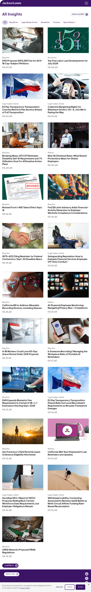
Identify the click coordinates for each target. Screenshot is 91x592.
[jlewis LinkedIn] (86, 574)
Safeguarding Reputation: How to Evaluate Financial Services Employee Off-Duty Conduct (67, 259)
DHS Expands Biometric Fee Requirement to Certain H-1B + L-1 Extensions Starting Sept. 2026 (19, 403)
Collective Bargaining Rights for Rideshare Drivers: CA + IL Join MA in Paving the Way (67, 110)
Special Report (69, 22)
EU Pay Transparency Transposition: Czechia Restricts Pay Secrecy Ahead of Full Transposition (22, 110)
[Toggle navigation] (86, 3)
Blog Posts (14, 22)
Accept (80, 587)
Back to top (10, 574)
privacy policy (25, 588)
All (5, 22)
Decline (69, 587)
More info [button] (59, 587)
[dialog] (45, 587)
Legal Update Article (29, 22)
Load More (9, 566)
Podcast (56, 22)
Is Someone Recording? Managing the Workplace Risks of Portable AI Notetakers (67, 354)
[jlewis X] (86, 578)
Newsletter (45, 22)
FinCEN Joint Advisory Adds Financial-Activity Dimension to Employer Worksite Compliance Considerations (68, 210)
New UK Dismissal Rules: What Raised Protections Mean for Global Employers (67, 159)
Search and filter (78, 14)
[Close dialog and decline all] (88, 584)
